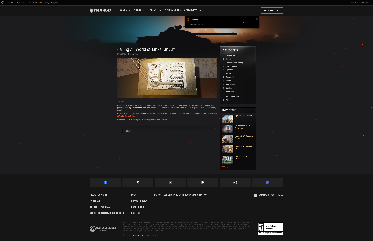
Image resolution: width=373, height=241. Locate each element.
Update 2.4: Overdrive (243, 116)
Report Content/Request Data (107, 213)
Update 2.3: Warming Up (243, 147)
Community (190, 10)
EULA (133, 195)
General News (133, 54)
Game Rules (137, 207)
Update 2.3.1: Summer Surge (244, 137)
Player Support (98, 195)
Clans (153, 10)
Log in (353, 3)
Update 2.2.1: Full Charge (242, 158)
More (224, 167)
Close (257, 19)
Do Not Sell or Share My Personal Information (180, 195)
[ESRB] (270, 228)
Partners (95, 201)
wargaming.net (103, 229)
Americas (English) (269, 195)
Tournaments (173, 10)
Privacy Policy (139, 201)
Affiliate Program (100, 207)
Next (127, 131)
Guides (137, 10)
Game (122, 10)
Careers (135, 213)
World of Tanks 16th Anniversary (243, 127)
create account (365, 3)
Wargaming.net (138, 235)
